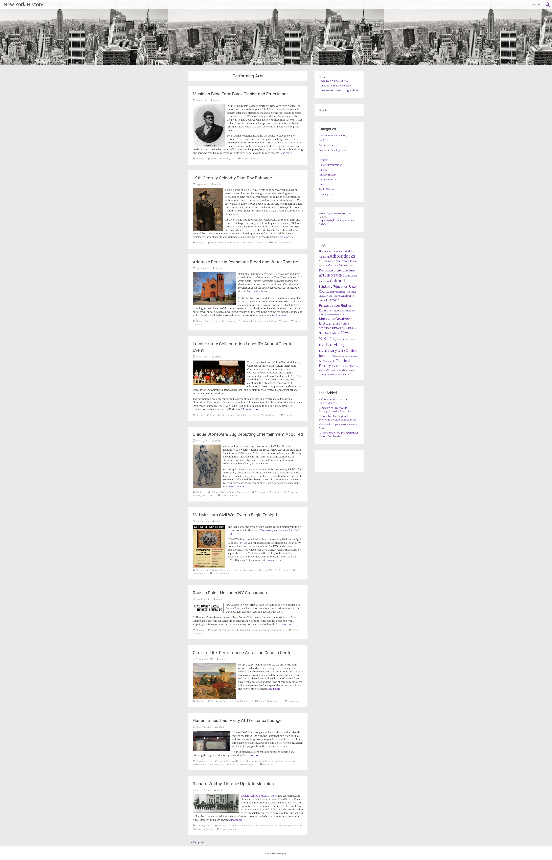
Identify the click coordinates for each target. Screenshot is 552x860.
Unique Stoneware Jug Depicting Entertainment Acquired (248, 434)
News (322, 184)
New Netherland (329, 333)
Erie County (244, 321)
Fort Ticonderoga (338, 292)
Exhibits (200, 492)
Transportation (277, 630)
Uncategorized (203, 761)
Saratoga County (341, 366)
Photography (199, 573)
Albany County (225, 825)
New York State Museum (257, 492)
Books (322, 140)
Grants (342, 296)
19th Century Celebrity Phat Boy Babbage (232, 177)
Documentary (227, 570)
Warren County (205, 829)
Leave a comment (250, 158)
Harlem (283, 761)
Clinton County (226, 630)
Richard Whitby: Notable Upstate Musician (233, 783)
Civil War (214, 570)
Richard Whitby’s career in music (259, 795)
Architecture (231, 321)
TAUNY (264, 415)
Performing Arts (226, 158)
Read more (287, 152)
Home (536, 4)
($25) (245, 542)
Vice (212, 495)
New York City (271, 570)
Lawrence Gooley (259, 825)
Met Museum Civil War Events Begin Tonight (235, 514)
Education (340, 287)
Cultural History (231, 701)
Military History (327, 174)
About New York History (334, 80)
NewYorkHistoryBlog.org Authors (339, 90)
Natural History (327, 179)
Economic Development (332, 150)
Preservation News (257, 291)
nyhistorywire (332, 350)
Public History (327, 189)
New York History (23, 5)
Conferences (326, 145)
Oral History (216, 415)
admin (216, 100)
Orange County (341, 356)
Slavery (354, 366)
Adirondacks (342, 256)
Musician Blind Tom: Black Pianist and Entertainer (240, 93)
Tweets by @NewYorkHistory (335, 213)
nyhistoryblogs (332, 344)
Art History (216, 701)
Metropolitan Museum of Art (249, 570)
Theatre (262, 242)
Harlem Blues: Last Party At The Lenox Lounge (237, 720)
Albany (353, 261)
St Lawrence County (250, 415)
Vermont (330, 374)
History (200, 158)
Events (199, 415)
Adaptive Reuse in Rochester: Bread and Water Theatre (245, 261)
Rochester (252, 242)
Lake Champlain (243, 630)
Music (214, 158)
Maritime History (220, 242)
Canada (214, 630)
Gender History (236, 492)
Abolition (324, 251)
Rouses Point (233, 608)
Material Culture (335, 314)
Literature (245, 701)
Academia (334, 251)
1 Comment (289, 415)
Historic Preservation (207, 321)
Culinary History (219, 492)
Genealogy (333, 296)
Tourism (323, 370)
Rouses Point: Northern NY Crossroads (230, 592)
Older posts (196, 842)
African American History (231, 761)
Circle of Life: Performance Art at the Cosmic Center (243, 652)
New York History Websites (336, 85)
